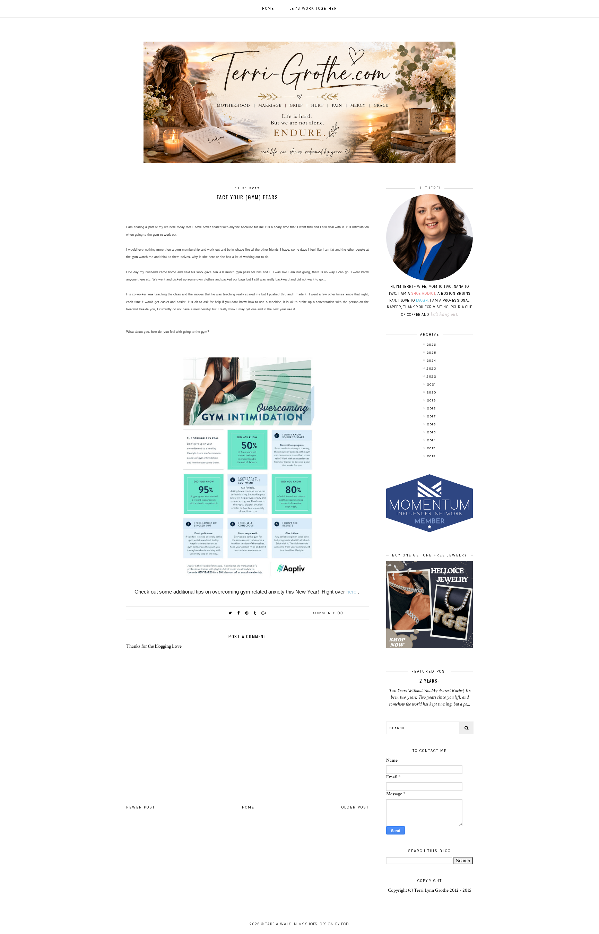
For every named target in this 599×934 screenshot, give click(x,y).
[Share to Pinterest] (247, 613)
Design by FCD (334, 924)
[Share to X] (230, 613)
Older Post (355, 807)
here (352, 592)
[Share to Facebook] (238, 613)
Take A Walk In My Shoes (291, 924)
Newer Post (140, 807)
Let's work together (313, 8)
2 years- (429, 680)
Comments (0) (328, 613)
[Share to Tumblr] (255, 613)
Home (268, 8)
